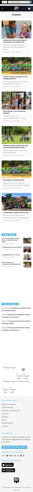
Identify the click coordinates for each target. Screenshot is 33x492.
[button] (3, 8)
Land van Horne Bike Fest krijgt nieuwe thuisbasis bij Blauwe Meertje (10, 240)
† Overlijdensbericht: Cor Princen (11, 255)
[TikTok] (23, 455)
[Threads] (18, 455)
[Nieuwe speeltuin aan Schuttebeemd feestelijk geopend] (27, 265)
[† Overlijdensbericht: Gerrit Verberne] (27, 249)
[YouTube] (7, 455)
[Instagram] (13, 455)
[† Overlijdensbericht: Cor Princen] (27, 257)
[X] (5, 455)
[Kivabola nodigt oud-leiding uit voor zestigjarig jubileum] (16, 66)
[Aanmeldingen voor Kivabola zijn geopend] (16, 100)
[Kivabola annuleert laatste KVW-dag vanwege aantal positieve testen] (16, 135)
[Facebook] (2, 455)
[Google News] (10, 455)
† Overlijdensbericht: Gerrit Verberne (12, 247)
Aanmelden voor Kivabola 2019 (13, 180)
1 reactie (6, 120)
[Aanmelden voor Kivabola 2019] (16, 169)
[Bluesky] (21, 455)
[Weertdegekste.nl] (16, 9)
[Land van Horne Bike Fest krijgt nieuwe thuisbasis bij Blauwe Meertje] (27, 240)
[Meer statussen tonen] (30, 2)
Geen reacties (7, 52)
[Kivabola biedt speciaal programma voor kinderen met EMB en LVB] (16, 29)
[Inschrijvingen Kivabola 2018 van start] (16, 202)
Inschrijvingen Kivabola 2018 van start (16, 212)
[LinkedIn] (15, 455)
